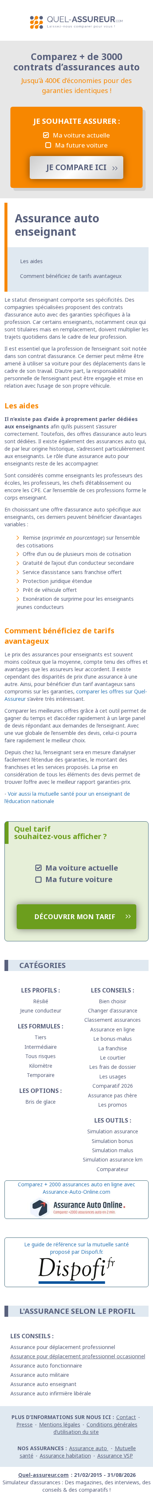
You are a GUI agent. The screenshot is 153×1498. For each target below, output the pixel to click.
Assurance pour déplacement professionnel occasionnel (77, 1356)
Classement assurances (112, 1019)
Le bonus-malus (112, 1038)
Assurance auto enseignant (43, 1384)
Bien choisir (112, 1001)
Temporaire (41, 1074)
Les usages (112, 1076)
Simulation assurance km (113, 1159)
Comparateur (112, 1169)
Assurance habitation (65, 1455)
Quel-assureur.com (43, 1474)
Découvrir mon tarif (74, 916)
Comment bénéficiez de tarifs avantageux (70, 275)
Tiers (40, 1037)
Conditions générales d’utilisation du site (95, 1428)
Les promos (112, 1104)
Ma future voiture (81, 145)
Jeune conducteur (40, 1010)
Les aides (31, 261)
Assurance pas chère (112, 1095)
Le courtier (113, 1057)
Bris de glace (40, 1101)
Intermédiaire (41, 1046)
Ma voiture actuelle (81, 135)
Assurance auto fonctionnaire (46, 1365)
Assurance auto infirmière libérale (50, 1393)
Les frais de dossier (112, 1066)
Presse (24, 1424)
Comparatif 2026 (112, 1085)
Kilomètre (40, 1065)
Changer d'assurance (112, 1010)
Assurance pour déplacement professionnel (62, 1346)
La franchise (112, 1048)
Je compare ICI (76, 167)
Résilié (40, 1001)
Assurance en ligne (112, 1029)
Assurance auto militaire (39, 1374)
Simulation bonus (112, 1140)
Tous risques (40, 1056)
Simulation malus (112, 1150)
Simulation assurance (112, 1131)
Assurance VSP (115, 1455)
